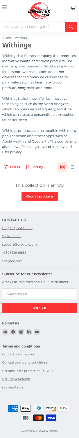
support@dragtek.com (19, 244)
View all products (40, 196)
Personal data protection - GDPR (27, 371)
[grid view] (62, 167)
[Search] (71, 27)
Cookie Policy (12, 387)
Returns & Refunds (16, 379)
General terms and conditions (25, 362)
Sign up (39, 308)
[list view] (72, 167)
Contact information (18, 354)
